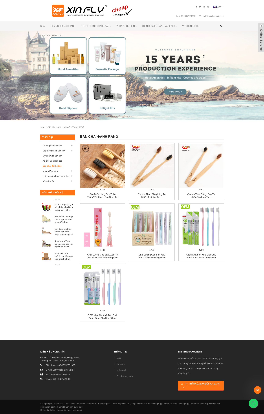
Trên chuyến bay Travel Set (158, 26)
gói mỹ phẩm (49, 181)
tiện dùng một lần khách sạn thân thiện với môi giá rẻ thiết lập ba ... (64, 232)
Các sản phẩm (54, 127)
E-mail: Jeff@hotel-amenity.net (60, 370)
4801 (151, 189)
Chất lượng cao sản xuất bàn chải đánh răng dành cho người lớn (151, 257)
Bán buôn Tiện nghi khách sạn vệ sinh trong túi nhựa (64, 219)
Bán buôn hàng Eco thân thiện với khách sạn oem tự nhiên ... (102, 197)
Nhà (42, 26)
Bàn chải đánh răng (73, 127)
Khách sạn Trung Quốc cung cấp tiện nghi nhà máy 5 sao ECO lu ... (64, 244)
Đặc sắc (121, 364)
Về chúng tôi (190, 26)
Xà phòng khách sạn (52, 161)
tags (119, 358)
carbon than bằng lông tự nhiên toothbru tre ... (152, 195)
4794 (201, 189)
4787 (102, 189)
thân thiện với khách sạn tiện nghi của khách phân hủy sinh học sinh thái (64, 256)
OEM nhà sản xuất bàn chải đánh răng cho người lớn (102, 316)
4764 (102, 310)
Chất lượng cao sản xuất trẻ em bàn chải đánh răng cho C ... (102, 257)
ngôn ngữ (121, 370)
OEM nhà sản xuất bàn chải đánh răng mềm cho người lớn (201, 257)
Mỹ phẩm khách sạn (52, 156)
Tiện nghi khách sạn (62, 26)
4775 (151, 250)
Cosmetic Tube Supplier (201, 403)
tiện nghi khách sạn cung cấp (68, 407)
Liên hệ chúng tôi (50, 35)
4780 (102, 250)
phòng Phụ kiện (125, 26)
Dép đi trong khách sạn (95, 26)
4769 (201, 250)
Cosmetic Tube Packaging (148, 403)
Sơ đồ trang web (125, 376)
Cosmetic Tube (47, 410)
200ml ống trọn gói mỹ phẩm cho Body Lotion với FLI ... (64, 207)
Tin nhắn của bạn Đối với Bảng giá (200, 385)
